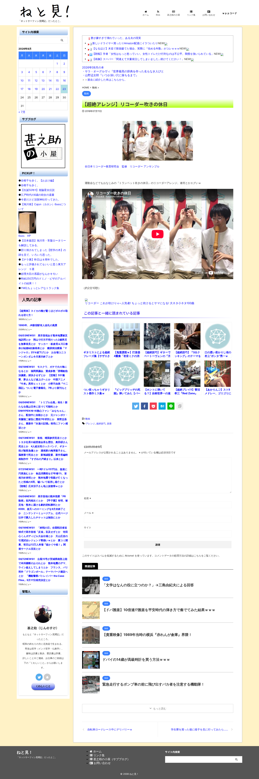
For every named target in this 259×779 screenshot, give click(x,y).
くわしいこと (43, 686)
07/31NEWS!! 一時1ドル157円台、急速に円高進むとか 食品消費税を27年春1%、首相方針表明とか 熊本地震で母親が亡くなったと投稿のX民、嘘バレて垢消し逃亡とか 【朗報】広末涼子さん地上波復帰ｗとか (43, 478)
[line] (170, 406)
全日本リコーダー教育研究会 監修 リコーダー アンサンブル (122, 166)
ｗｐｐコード (229, 13)
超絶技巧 (101, 423)
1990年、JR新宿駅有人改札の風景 (37, 325)
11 (29, 80)
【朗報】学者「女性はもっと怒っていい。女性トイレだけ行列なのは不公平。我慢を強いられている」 (153, 53)
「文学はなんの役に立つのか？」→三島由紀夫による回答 (148, 585)
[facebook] (144, 406)
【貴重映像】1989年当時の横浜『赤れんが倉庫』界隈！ (147, 635)
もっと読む (159, 708)
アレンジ (90, 423)
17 (22, 89)
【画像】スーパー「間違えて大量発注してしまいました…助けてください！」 (138, 59)
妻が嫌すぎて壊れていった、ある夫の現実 (116, 38)
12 (36, 80)
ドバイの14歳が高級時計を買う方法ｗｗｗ (136, 659)
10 (22, 80)
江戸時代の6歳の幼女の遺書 (37, 194)
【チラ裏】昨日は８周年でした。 (41, 259)
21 (50, 89)
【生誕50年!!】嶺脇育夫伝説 (38, 190)
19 (36, 89)
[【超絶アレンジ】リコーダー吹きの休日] (162, 406)
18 (29, 89)
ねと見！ (25, 752)
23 (64, 89)
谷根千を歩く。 (30, 185)
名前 (87, 498)
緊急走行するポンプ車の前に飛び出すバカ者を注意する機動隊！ (153, 684)
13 (43, 80)
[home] (47, 677)
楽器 (109, 423)
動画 (87, 418)
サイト (87, 527)
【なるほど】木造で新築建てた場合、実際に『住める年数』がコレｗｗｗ (136, 48)
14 (50, 80)
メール (89, 512)
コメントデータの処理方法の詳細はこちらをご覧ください (186, 555)
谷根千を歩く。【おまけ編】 (38, 180)
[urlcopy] (179, 406)
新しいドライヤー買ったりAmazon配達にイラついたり (125, 43)
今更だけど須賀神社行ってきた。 (41, 199)
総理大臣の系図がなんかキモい (39, 273)
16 (64, 80)
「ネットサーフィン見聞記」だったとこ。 (37, 757)
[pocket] (153, 406)
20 (43, 89)
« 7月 (21, 112)
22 (57, 89)
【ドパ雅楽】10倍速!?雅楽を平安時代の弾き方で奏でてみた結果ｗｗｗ (158, 610)
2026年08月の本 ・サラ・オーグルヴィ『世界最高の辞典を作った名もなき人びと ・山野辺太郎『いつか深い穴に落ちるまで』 (123, 71)
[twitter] (135, 406)
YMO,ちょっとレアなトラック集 (40, 288)
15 (57, 80)
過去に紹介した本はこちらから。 (107, 79)
